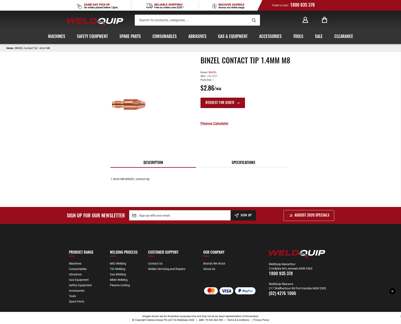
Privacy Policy (261, 319)
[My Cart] (325, 20)
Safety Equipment (80, 285)
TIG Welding (117, 269)
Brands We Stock (214, 263)
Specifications (243, 163)
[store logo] (95, 22)
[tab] (260, 103)
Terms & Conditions (238, 319)
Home (9, 48)
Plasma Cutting (120, 285)
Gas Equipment (79, 280)
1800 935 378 (302, 5)
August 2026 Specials (311, 215)
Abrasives (75, 274)
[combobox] (191, 20)
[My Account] (305, 20)
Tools (72, 296)
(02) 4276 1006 (282, 293)
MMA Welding (119, 280)
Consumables (78, 269)
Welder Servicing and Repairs (166, 269)
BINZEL (213, 72)
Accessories (76, 290)
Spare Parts (76, 301)
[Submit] (253, 20)
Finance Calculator (214, 123)
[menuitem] (56, 36)
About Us (209, 269)
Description (153, 163)
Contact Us (155, 263)
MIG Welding (118, 263)
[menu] (200, 36)
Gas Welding (118, 274)
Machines (75, 263)
